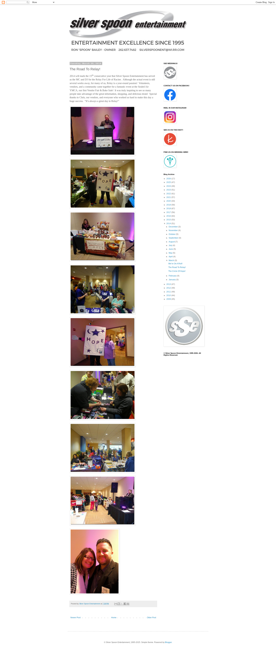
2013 (168, 284)
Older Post (151, 617)
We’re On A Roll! (175, 264)
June (171, 249)
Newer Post (75, 617)
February (173, 276)
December (173, 227)
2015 (168, 220)
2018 (168, 208)
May (171, 253)
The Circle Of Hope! (176, 271)
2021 (168, 197)
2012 (168, 288)
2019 (168, 205)
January (172, 280)
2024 (168, 186)
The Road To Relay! (177, 267)
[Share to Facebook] (124, 603)
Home (113, 617)
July (171, 245)
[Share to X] (121, 603)
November (173, 230)
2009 (168, 299)
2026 (168, 179)
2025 (168, 182)
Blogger (168, 642)
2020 (168, 201)
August (172, 242)
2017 (168, 212)
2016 (168, 216)
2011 (168, 292)
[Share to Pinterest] (128, 603)
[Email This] (115, 603)
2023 (168, 190)
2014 (168, 223)
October (172, 234)
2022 (168, 194)
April (171, 256)
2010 (168, 295)
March (172, 260)
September (174, 238)
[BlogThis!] (118, 603)
